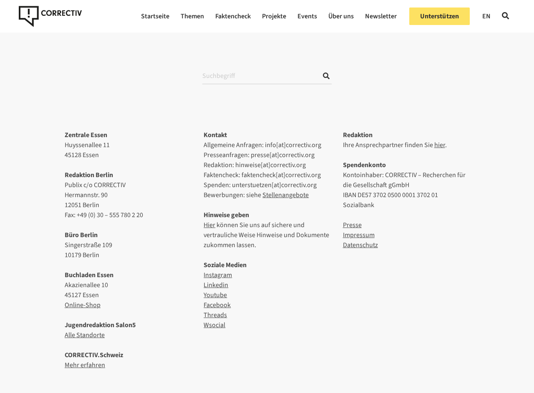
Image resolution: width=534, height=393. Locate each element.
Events (307, 16)
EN (486, 16)
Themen (192, 16)
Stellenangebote (285, 195)
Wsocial (214, 325)
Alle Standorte (85, 335)
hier (439, 145)
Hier (209, 225)
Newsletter (381, 16)
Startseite (155, 16)
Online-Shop (83, 305)
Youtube (215, 295)
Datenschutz (360, 245)
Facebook (217, 305)
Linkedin (216, 285)
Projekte (274, 16)
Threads (215, 315)
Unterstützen (439, 16)
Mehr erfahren (85, 365)
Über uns (341, 16)
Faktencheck (233, 16)
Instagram (218, 275)
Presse (352, 225)
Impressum (359, 235)
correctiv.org (50, 16)
